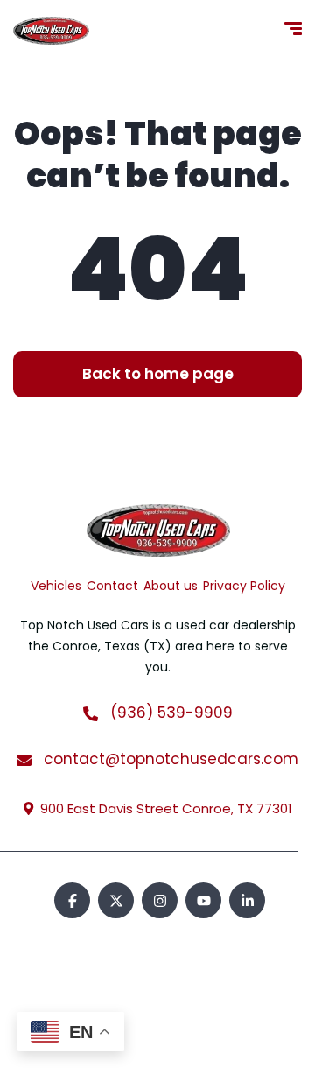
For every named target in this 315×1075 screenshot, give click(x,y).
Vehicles (56, 585)
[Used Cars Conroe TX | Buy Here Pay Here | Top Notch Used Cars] (51, 31)
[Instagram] (160, 900)
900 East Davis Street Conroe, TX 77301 (166, 808)
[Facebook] (72, 900)
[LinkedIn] (247, 900)
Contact (112, 585)
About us (171, 585)
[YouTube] (203, 900)
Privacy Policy (244, 585)
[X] (116, 900)
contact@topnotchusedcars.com (168, 758)
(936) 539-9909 (169, 712)
